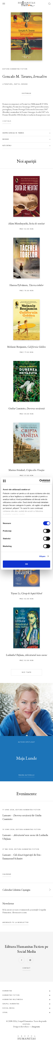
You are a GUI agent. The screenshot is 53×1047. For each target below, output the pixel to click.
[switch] (46, 531)
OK (26, 564)
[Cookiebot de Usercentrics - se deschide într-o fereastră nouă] (39, 480)
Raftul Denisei (21, 84)
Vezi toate (26, 672)
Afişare (42, 556)
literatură (7, 84)
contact (26, 968)
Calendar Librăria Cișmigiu (16, 889)
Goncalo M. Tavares (17, 76)
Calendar (6, 874)
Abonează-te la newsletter (15, 922)
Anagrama (36, 1026)
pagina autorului (26, 775)
